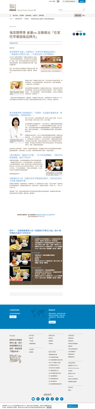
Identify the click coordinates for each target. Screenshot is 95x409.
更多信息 (49, 407)
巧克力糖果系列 (71, 351)
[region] (47, 406)
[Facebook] (38, 399)
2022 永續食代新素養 (53, 357)
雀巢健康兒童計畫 (53, 354)
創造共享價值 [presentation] (52, 352)
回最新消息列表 (14, 43)
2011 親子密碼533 (53, 381)
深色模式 (51, 1)
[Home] (23, 7)
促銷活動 (51, 340)
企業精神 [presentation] (31, 349)
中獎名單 (51, 343)
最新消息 (51, 338)
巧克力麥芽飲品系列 (73, 349)
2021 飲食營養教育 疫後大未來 (56, 359)
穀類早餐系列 (71, 354)
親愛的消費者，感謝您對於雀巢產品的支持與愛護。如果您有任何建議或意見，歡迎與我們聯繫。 (57, 316)
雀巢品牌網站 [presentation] (71, 363)
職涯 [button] (83, 15)
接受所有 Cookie (72, 406)
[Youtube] (33, 399)
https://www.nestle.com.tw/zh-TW (45, 214)
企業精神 (21, 15)
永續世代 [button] (35, 15)
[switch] (57, 1)
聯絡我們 (82, 1)
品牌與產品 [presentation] (71, 335)
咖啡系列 (70, 346)
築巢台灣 (31, 338)
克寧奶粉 (70, 370)
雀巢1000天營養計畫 (73, 378)
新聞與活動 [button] (78, 15)
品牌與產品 (70, 338)
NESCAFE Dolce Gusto (73, 368)
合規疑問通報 (14, 310)
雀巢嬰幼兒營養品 (72, 381)
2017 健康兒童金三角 (53, 370)
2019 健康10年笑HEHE (54, 365)
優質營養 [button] (41, 15)
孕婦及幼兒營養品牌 (73, 343)
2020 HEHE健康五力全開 (54, 362)
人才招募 (31, 340)
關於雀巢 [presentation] (31, 335)
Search (84, 9)
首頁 (10, 15)
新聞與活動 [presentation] (52, 335)
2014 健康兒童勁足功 (53, 378)
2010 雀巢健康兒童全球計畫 (55, 384)
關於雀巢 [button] (15, 15)
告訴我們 (13, 316)
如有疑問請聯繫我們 (15, 313)
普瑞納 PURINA (72, 373)
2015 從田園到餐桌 (53, 376)
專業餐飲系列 (71, 357)
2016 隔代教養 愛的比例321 (55, 373)
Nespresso (70, 376)
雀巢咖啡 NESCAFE (73, 365)
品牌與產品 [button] (28, 15)
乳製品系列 (70, 340)
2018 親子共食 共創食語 (54, 367)
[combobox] (70, 9)
